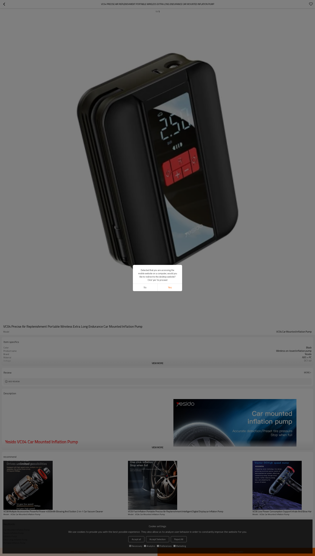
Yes (170, 287)
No (145, 287)
